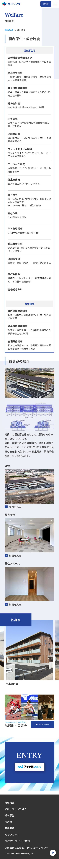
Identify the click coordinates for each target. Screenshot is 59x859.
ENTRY (46, 4)
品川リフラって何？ (15, 809)
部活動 (8, 821)
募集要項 (9, 828)
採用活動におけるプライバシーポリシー (26, 847)
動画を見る (15, 506)
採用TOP (9, 30)
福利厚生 (9, 815)
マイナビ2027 (22, 841)
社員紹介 (9, 802)
